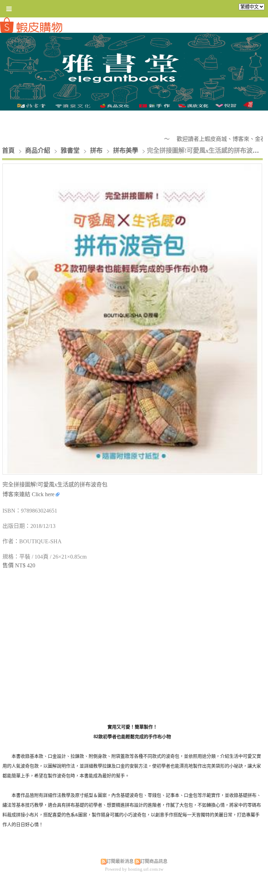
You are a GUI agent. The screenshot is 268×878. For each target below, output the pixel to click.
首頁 (8, 150)
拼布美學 (125, 150)
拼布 (96, 150)
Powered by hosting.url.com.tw (134, 869)
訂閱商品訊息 (154, 861)
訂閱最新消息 (120, 861)
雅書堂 (70, 150)
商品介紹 (38, 150)
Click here (44, 494)
